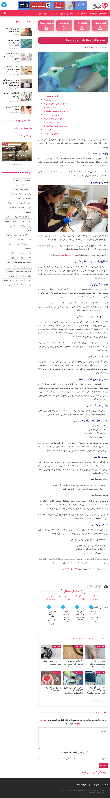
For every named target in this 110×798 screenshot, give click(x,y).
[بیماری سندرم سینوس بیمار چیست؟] (51, 652)
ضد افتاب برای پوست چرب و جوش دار (18, 235)
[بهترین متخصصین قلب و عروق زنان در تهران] (26, 57)
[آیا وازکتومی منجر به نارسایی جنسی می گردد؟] (26, 96)
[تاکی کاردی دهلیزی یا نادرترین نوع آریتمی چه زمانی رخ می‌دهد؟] (73, 652)
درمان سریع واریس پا (68, 255)
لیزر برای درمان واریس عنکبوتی (57, 111)
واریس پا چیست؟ (52, 96)
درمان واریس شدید (53, 114)
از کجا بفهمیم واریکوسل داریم (21, 194)
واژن (29, 275)
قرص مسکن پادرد (25, 257)
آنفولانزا (16, 180)
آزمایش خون (27, 180)
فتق (10, 244)
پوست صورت (8, 280)
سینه (29, 230)
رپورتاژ (14, 221)
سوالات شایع (42, 13)
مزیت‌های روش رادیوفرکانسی (56, 126)
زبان (30, 225)
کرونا (22, 285)
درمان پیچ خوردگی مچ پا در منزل (12, 30)
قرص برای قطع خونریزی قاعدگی (21, 253)
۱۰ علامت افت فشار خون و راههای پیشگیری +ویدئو (11, 69)
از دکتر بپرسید (54, 13)
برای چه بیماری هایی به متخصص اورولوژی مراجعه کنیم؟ (11, 83)
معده (8, 262)
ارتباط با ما (81, 784)
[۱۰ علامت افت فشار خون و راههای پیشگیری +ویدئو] (26, 70)
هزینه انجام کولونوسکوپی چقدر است (19, 271)
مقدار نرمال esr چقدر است (22, 266)
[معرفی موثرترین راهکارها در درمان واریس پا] (26, 43)
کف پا (16, 285)
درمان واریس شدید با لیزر (55, 118)
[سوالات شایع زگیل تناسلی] (26, 110)
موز (9, 266)
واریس (90, 587)
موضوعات (93, 13)
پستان (29, 280)
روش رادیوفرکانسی (52, 122)
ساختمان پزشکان (67, 13)
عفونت (21, 239)
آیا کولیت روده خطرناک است (22, 189)
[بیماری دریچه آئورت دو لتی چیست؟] (51, 678)
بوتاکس (8, 203)
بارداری (17, 198)
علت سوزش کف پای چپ (23, 244)
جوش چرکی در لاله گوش (16, 207)
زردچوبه (22, 225)
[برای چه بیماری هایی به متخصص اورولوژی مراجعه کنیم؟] (26, 83)
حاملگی (28, 212)
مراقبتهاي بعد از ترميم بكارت (22, 262)
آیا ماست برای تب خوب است (21, 185)
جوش (29, 207)
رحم (30, 221)
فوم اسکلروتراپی (51, 107)
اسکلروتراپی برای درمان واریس (57, 103)
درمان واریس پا (51, 99)
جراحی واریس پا (53, 133)
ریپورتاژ (6, 221)
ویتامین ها (21, 275)
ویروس (11, 275)
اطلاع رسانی (98, 587)
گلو (10, 285)
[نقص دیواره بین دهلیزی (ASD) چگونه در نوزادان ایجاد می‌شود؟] (73, 678)
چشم (29, 285)
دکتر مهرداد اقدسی (69, 568)
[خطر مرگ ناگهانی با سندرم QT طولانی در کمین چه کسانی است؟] (95, 678)
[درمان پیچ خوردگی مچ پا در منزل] (26, 32)
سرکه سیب (13, 225)
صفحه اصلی (103, 13)
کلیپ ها (104, 784)
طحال (29, 239)
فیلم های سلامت (81, 13)
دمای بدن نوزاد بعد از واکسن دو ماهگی (18, 216)
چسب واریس (51, 129)
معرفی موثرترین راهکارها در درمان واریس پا (12, 43)
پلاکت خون (19, 280)
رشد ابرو (22, 221)
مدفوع (14, 257)
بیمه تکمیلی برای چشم (23, 128)
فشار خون (28, 248)
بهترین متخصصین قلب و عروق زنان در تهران (11, 56)
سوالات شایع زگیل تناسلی (12, 108)
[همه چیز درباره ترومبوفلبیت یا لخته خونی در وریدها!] (95, 652)
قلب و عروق (100, 646)
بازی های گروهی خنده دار (23, 203)
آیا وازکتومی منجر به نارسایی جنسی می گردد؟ (11, 96)
